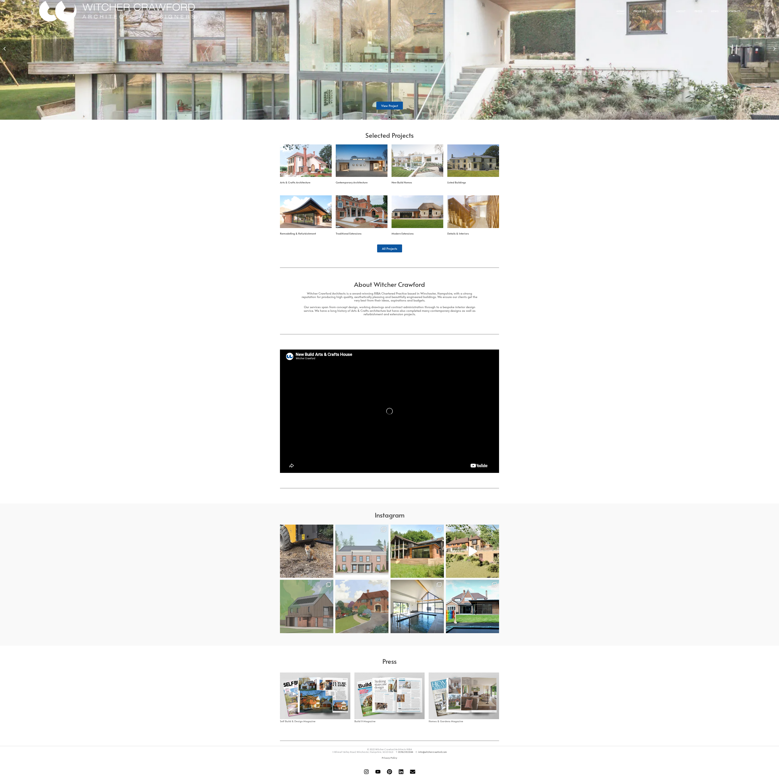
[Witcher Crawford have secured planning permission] (362, 551)
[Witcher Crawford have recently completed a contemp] (417, 551)
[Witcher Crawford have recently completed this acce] (472, 606)
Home (621, 11)
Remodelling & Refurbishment (298, 233)
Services (661, 11)
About (681, 11)
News (715, 11)
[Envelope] (412, 771)
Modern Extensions (403, 233)
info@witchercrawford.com (432, 752)
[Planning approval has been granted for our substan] (472, 551)
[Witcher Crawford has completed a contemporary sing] (417, 606)
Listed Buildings (456, 182)
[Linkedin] (401, 771)
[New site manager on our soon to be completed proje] (306, 551)
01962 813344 (405, 752)
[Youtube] (378, 771)
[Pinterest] (389, 771)
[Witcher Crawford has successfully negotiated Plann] (306, 606)
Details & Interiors (458, 233)
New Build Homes (402, 182)
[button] (4, 48)
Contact (733, 11)
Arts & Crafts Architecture (295, 182)
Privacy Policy (389, 757)
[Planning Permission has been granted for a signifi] (362, 606)
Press (698, 11)
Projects (640, 11)
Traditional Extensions (349, 233)
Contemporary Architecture (352, 182)
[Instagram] (366, 771)
